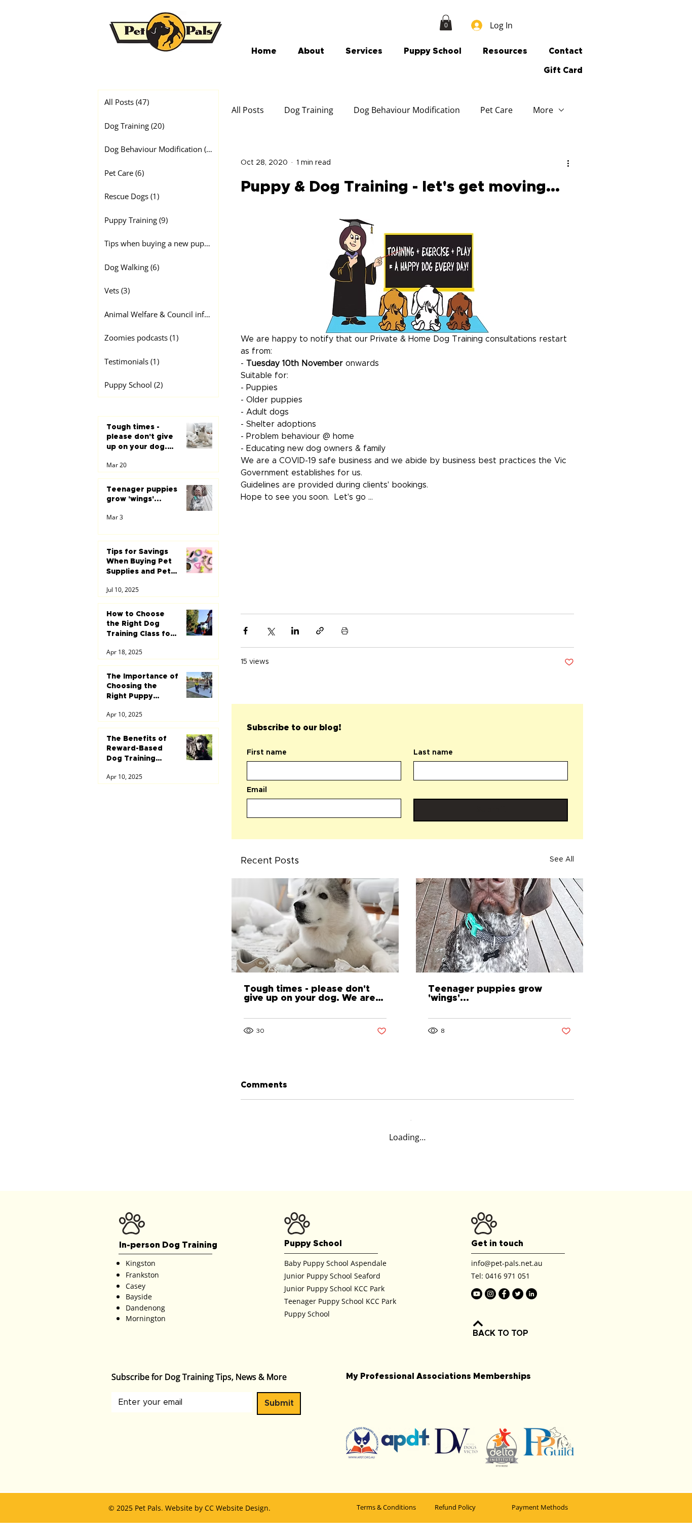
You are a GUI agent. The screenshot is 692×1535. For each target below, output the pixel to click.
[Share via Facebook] (245, 648)
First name (267, 769)
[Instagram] (490, 1302)
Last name (433, 769)
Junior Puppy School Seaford (332, 1284)
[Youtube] (476, 1302)
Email (257, 807)
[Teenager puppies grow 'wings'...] (499, 942)
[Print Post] (345, 648)
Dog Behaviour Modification (407, 110)
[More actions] (568, 163)
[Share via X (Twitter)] (270, 648)
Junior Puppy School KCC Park (334, 1297)
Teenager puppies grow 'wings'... (485, 1010)
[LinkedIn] (531, 1302)
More (543, 110)
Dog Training (308, 110)
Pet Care (496, 110)
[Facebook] (504, 1302)
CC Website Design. (238, 1517)
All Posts (248, 110)
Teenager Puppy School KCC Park (340, 1310)
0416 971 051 (507, 1285)
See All (562, 876)
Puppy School (307, 1322)
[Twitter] (517, 1302)
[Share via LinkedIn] (295, 648)
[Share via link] (320, 648)
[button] (445, 22)
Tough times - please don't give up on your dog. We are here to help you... (309, 1010)
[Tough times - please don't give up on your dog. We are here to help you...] (315, 942)
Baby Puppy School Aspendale (335, 1272)
